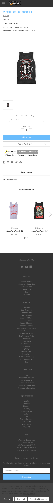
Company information (26, 388)
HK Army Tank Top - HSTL (39, 231)
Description (26, 172)
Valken (26, 414)
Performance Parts (26, 336)
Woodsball (26, 338)
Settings (7, 499)
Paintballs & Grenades (26, 331)
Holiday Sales (26, 351)
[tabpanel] (14, 216)
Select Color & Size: (26, 116)
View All (26, 427)
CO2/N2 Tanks (26, 320)
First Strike (26, 424)
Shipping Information (26, 284)
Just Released (26, 310)
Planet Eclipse (26, 411)
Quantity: (26, 126)
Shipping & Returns (26, 377)
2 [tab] (28, 238)
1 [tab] (25, 238)
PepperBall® (26, 341)
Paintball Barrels (26, 333)
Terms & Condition (26, 383)
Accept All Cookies (38, 499)
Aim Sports (26, 422)
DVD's (26, 349)
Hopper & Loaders (27, 323)
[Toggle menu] (3, 3)
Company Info (26, 287)
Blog (26, 292)
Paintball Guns (26, 313)
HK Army (26, 409)
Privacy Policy (26, 281)
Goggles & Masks (26, 318)
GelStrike (26, 307)
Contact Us (26, 289)
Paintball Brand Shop (27, 357)
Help (26, 375)
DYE (26, 416)
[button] (21, 153)
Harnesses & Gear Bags (26, 328)
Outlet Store (27, 354)
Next (50, 214)
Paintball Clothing (26, 326)
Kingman (26, 406)
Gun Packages (26, 315)
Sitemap (26, 294)
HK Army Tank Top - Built (14, 231)
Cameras (26, 346)
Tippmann (26, 403)
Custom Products (26, 419)
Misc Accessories (26, 344)
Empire (26, 401)
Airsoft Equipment (26, 359)
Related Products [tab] (26, 189)
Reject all (21, 499)
